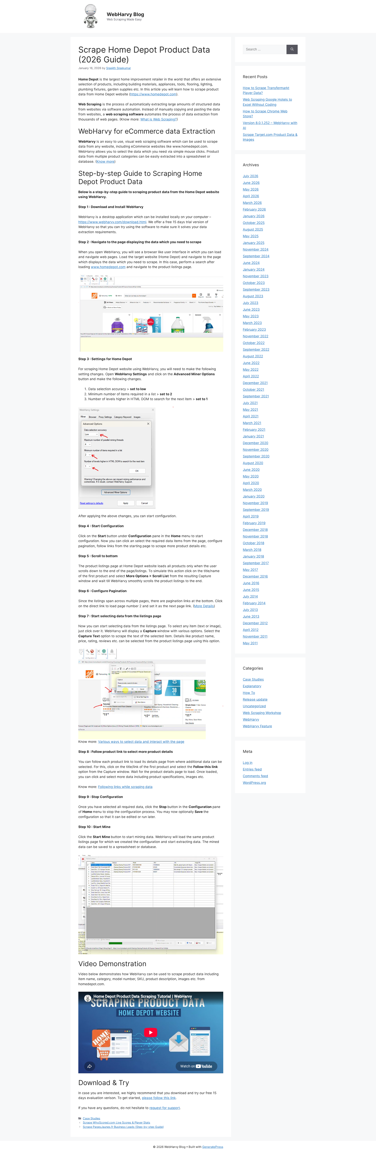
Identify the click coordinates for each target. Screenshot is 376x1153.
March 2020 (252, 490)
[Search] (292, 49)
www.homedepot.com (108, 267)
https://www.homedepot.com (153, 94)
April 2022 (251, 376)
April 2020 (251, 483)
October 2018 (253, 543)
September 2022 (256, 349)
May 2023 (251, 316)
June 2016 (251, 583)
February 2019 (254, 523)
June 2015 (251, 590)
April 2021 (250, 416)
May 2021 (250, 410)
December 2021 (255, 383)
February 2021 (254, 430)
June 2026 (251, 183)
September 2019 (256, 510)
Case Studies (91, 1118)
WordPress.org (254, 783)
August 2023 (253, 296)
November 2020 (255, 450)
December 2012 (255, 623)
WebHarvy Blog (125, 14)
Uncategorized (254, 706)
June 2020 (251, 470)
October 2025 (254, 223)
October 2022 (254, 343)
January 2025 (253, 243)
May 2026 (251, 189)
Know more (105, 161)
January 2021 (253, 436)
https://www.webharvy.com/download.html (112, 222)
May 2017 (250, 570)
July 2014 (250, 596)
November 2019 (255, 503)
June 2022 (251, 363)
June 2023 (251, 309)
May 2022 (250, 370)
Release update (255, 699)
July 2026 (250, 176)
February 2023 (254, 329)
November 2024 (255, 249)
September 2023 (256, 289)
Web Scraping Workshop (262, 713)
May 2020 (251, 476)
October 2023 (254, 283)
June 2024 (251, 263)
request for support (164, 1108)
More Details (204, 606)
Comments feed (255, 776)
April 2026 (251, 196)
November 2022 (255, 336)
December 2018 (255, 530)
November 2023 (255, 276)
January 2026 (254, 216)
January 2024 (254, 269)
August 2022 (253, 356)
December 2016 (255, 576)
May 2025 (250, 236)
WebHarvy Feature (257, 726)
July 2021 (250, 403)
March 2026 (252, 203)
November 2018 (255, 536)
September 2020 (256, 456)
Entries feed (252, 769)
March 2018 (252, 550)
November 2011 (255, 636)
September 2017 (256, 563)
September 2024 (256, 256)
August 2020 (253, 463)
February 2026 (254, 209)
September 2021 (256, 396)
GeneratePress (212, 1147)
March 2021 (252, 423)
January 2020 (254, 496)
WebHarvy (251, 719)
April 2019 (251, 516)
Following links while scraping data (125, 787)
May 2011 (250, 643)
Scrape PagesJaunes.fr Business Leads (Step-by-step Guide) (123, 1126)
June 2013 (251, 616)
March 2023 (252, 323)
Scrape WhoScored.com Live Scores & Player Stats (116, 1122)
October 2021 (253, 390)
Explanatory (252, 686)
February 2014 (254, 603)
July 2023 (250, 303)
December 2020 (255, 443)
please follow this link (159, 1098)
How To (249, 693)
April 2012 (250, 630)
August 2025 (253, 229)
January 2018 (253, 556)
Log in (247, 763)
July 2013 (250, 610)
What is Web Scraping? (158, 119)
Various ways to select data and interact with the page (141, 742)
